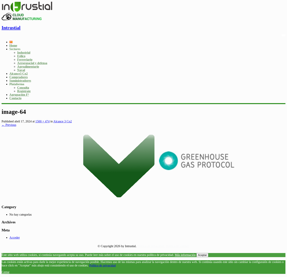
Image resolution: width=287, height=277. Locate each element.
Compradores (18, 77)
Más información (185, 255)
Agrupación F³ (19, 94)
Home (13, 45)
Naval (21, 70)
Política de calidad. (177, 246)
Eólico (21, 56)
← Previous (9, 125)
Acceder (14, 237)
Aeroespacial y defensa (32, 63)
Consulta (23, 87)
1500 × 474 (42, 121)
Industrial (23, 52)
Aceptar (202, 255)
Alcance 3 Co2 (62, 121)
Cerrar (5, 272)
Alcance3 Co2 (18, 73)
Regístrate (24, 91)
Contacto (15, 98)
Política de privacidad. (151, 246)
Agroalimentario (28, 66)
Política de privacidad (102, 265)
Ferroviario (24, 59)
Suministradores (20, 80)
